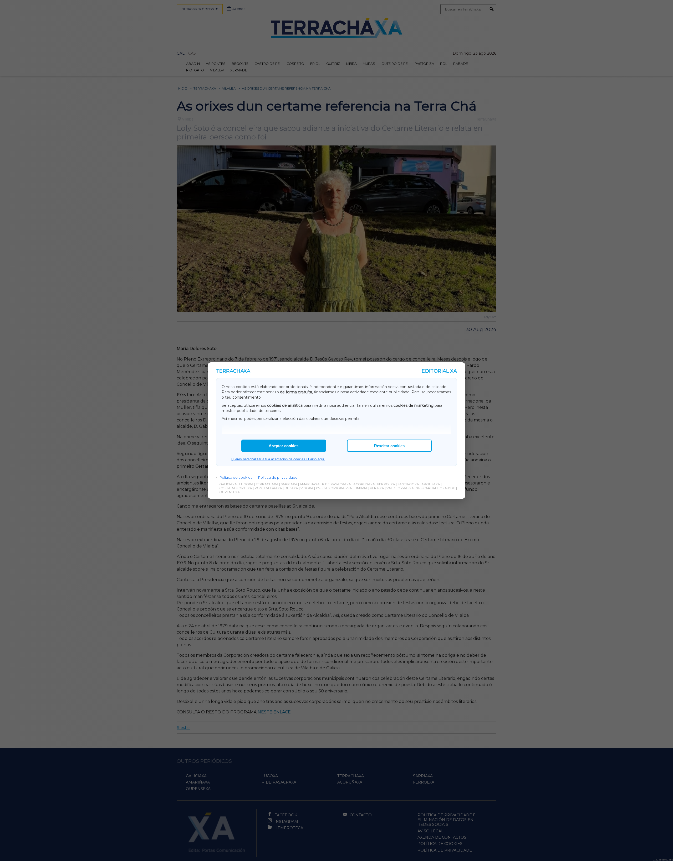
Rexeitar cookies (389, 445)
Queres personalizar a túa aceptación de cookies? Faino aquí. (278, 459)
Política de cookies (236, 477)
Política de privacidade (278, 477)
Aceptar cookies (283, 445)
